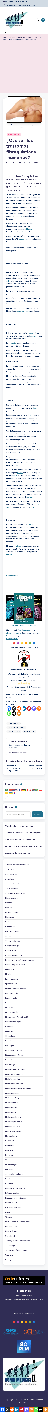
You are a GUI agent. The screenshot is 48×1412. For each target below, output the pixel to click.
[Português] (37, 790)
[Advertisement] (24, 66)
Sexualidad (10, 1236)
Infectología (10, 1060)
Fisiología (9, 1007)
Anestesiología (11, 874)
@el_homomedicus (25, 630)
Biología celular (11, 912)
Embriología (10, 969)
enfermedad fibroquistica (16, 727)
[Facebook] (9, 708)
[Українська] (10, 793)
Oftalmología (11, 1164)
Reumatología (11, 1226)
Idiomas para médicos (14, 1055)
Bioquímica (9, 917)
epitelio (21, 232)
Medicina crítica (12, 1093)
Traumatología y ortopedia (16, 1250)
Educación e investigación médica (19, 960)
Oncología (9, 1169)
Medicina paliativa (13, 1117)
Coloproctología (12, 945)
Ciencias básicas (12, 931)
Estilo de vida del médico (15, 988)
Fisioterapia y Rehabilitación (17, 1017)
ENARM (8, 974)
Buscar (9, 807)
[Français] (20, 790)
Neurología (9, 1150)
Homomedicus (12, 639)
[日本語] (30, 790)
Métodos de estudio (13, 1131)
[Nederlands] (13, 790)
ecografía (33, 333)
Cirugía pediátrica (12, 941)
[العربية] (7, 790)
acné (13, 478)
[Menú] (6, 33)
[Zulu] (13, 793)
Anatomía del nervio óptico (17, 853)
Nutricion (9, 1155)
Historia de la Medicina (14, 1050)
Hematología (10, 1041)
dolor (8, 281)
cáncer (21, 239)
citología (28, 359)
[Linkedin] (24, 708)
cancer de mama (13, 723)
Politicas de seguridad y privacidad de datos (24, 1299)
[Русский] (40, 790)
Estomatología (11, 993)
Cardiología (10, 926)
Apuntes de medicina (14, 884)
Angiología (9, 879)
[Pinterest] (28, 708)
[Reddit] (19, 708)
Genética (9, 1026)
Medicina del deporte (14, 1098)
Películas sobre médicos (15, 1188)
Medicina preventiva (13, 1122)
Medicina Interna (12, 1107)
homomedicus (11, 636)
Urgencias (9, 1255)
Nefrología (9, 1141)
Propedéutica (11, 1202)
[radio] (19, 683)
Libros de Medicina (24, 1296)
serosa (27, 311)
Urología (8, 1260)
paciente (34, 336)
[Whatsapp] (9, 713)
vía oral (20, 473)
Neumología (10, 1145)
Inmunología (10, 1064)
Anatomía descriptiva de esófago (20, 839)
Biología (8, 907)
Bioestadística (11, 898)
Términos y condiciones (24, 1303)
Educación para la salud (15, 965)
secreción (20, 311)
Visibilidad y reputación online (19, 826)
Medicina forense (12, 1103)
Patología (9, 1179)
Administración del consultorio (18, 865)
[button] (18, 752)
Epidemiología (11, 984)
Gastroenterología (13, 1022)
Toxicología (10, 1245)
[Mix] (38, 708)
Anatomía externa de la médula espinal (23, 833)
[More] (19, 713)
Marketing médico (12, 1079)
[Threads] (14, 713)
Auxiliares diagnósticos (15, 893)
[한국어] (33, 790)
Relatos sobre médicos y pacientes (19, 1222)
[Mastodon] (33, 708)
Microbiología (11, 1136)
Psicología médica (13, 1207)
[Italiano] (27, 790)
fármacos (19, 216)
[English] (17, 790)
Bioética (8, 903)
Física (7, 1003)
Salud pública (11, 1231)
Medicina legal (11, 1112)
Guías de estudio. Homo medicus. (24, 625)
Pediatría (9, 1184)
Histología (9, 1045)
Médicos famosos (12, 1126)
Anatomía (9, 869)
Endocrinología (11, 979)
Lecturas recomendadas (15, 1069)
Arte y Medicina (11, 888)
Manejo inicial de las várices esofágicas (23, 846)
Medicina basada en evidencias (18, 1088)
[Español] (7, 793)
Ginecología (13, 134)
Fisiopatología (11, 1012)
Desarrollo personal (13, 955)
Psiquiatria (9, 1212)
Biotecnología (11, 922)
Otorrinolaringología (14, 1174)
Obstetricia (10, 1160)
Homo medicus (12, 576)
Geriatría (9, 1031)
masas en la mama (14, 731)
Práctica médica (12, 1193)
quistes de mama (29, 731)
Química (8, 1217)
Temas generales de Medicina (17, 1241)
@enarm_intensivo (13, 633)
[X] (14, 708)
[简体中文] (10, 790)
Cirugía (8, 936)
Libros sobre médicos (14, 1074)
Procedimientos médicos (15, 1198)
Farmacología (11, 998)
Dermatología (11, 950)
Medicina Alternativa (14, 1083)
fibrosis (29, 229)
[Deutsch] (23, 790)
